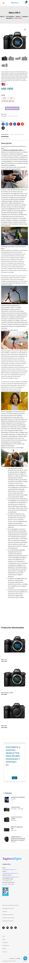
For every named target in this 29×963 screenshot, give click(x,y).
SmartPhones (5, 945)
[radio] (4, 98)
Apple (3, 939)
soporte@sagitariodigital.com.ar (10, 877)
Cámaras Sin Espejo (12, 116)
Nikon (18, 16)
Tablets (4, 948)
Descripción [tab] (5, 134)
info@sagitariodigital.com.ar (9, 869)
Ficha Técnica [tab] (5, 138)
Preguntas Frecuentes (7, 914)
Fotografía (10, 16)
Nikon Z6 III (4, 725)
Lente (3, 95)
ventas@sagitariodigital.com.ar (10, 873)
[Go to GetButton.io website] (25, 961)
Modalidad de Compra (8, 908)
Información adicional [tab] (17, 134)
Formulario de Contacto (8, 918)
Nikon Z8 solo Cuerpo (7, 692)
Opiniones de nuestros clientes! (10, 905)
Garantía (4, 911)
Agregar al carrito (12, 108)
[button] (25, 29)
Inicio (2, 16)
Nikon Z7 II (4, 659)
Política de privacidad (7, 921)
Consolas (4, 952)
